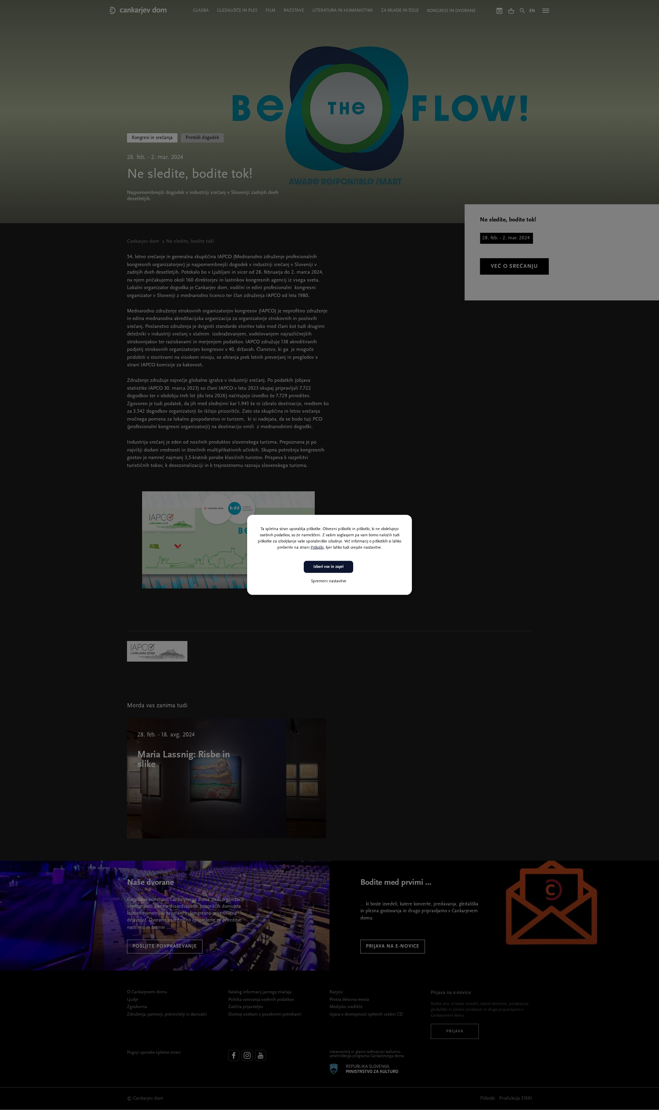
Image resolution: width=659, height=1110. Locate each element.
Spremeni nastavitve (328, 581)
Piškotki (317, 548)
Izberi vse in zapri (328, 567)
